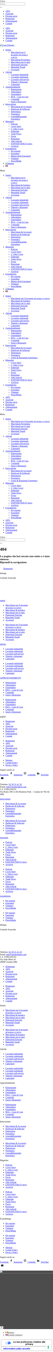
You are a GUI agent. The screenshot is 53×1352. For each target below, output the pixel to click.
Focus (13, 136)
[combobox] (12, 3)
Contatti (8, 23)
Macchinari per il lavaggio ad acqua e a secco (30, 298)
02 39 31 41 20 (15, 784)
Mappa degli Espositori (21, 156)
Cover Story (16, 126)
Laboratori (15, 84)
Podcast (14, 124)
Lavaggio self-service (20, 79)
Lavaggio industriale (19, 74)
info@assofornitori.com (16, 787)
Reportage (15, 139)
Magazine (9, 121)
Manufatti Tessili (18, 67)
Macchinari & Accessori (21, 106)
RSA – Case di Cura (19, 97)
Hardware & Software (20, 109)
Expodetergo (10, 148)
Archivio (14, 146)
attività (3, 644)
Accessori (15, 69)
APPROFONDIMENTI (10, 678)
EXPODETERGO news (21, 144)
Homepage (10, 721)
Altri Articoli (16, 141)
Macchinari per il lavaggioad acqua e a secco (16, 606)
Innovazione (10, 104)
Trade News (16, 134)
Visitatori (15, 158)
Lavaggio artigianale (19, 77)
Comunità (15, 99)
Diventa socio (11, 16)
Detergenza (16, 111)
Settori (8, 50)
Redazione (10, 18)
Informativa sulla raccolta (16, 1348)
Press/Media (16, 161)
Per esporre (16, 151)
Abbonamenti (11, 21)
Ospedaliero (16, 94)
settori (2, 600)
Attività (8, 72)
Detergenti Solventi (19, 65)
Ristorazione (16, 89)
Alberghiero (16, 92)
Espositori (15, 153)
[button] (26, 170)
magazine (4, 837)
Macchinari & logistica (20, 60)
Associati (9, 13)
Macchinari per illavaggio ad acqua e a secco (19, 54)
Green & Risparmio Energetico (24, 358)
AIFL (7, 11)
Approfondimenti (12, 87)
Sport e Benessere (18, 102)
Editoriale (15, 131)
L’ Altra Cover (17, 129)
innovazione (5, 799)
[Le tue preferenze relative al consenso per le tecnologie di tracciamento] (48, 1347)
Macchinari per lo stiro (20, 62)
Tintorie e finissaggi (19, 82)
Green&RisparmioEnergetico (19, 117)
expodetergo (5, 896)
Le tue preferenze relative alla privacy (29, 1342)
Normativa (15, 114)
